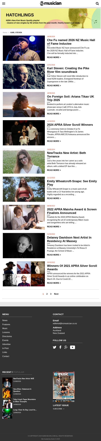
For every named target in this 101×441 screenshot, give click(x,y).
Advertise (6, 344)
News (4, 320)
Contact (5, 356)
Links (4, 352)
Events (5, 340)
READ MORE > (54, 57)
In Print (5, 348)
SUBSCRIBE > (58, 409)
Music (5, 328)
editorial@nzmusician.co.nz (65, 323)
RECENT (6, 372)
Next (56, 294)
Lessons (6, 332)
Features (6, 324)
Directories (7, 336)
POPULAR (18, 372)
